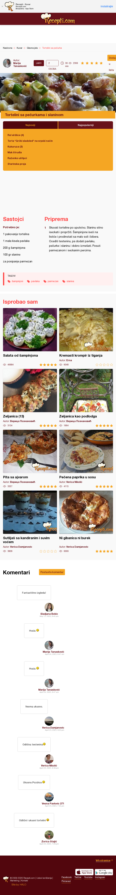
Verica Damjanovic (53, 727)
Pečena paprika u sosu (86, 459)
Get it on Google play (104, 872)
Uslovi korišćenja (44, 878)
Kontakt (24, 880)
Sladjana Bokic (49, 613)
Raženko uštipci (17, 158)
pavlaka (35, 281)
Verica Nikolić (49, 765)
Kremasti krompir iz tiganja (86, 337)
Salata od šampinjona (30, 337)
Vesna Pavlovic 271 (53, 803)
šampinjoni (17, 281)
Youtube (88, 877)
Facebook (67, 877)
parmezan (53, 281)
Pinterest (66, 881)
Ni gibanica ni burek (86, 522)
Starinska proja (17, 163)
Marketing (14, 880)
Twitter (77, 877)
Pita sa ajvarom (30, 459)
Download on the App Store (84, 872)
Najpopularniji (86, 125)
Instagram (100, 877)
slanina (70, 281)
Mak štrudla (15, 152)
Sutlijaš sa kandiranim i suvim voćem (30, 522)
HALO (23, 884)
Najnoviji (30, 125)
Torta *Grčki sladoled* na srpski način (30, 140)
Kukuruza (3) (15, 146)
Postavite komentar (51, 572)
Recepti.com (58, 19)
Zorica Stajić (49, 841)
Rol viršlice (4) (16, 135)
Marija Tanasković (20, 64)
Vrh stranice (103, 860)
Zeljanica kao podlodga (86, 398)
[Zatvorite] (2, 6)
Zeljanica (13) (30, 398)
